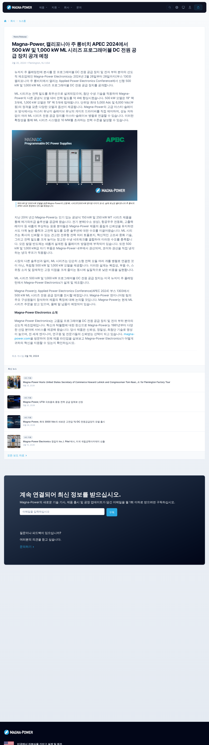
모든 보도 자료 (15, 455)
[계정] (190, 7)
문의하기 (26, 546)
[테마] (183, 7)
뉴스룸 (22, 20)
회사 (12, 20)
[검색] (169, 7)
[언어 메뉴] (177, 7)
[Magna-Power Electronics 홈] (104, 732)
